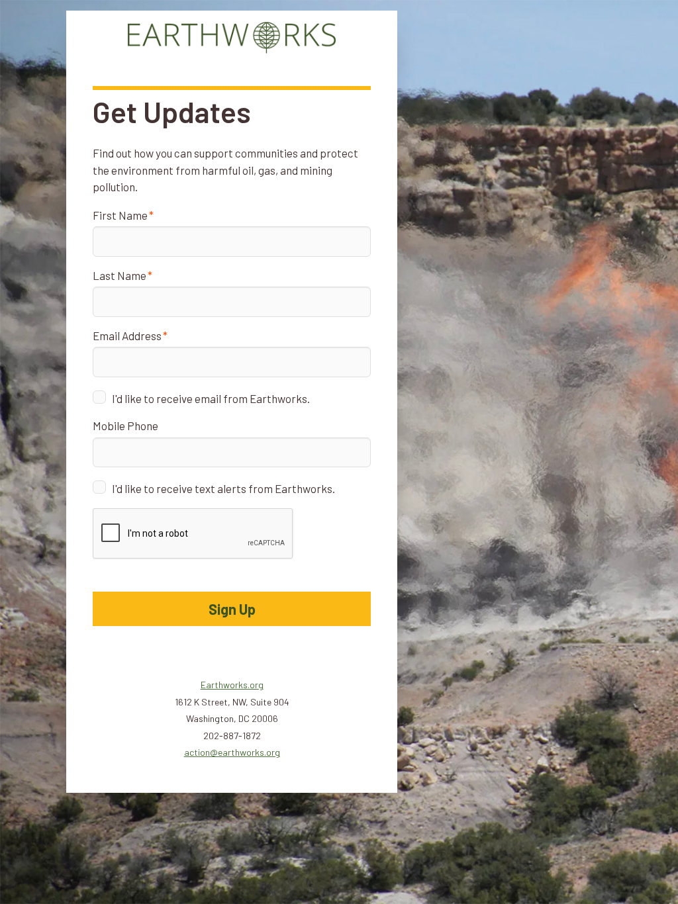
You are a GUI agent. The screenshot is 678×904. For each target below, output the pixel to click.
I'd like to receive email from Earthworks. (211, 398)
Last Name (119, 275)
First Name (120, 215)
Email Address (127, 335)
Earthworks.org (232, 684)
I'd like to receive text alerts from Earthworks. (223, 488)
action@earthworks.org (232, 752)
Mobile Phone (125, 425)
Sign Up (232, 608)
